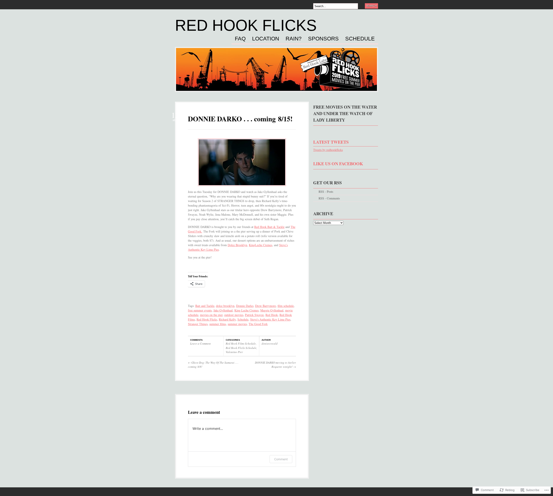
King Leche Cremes (246, 310)
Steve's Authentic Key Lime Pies (270, 319)
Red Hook (271, 315)
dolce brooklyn (225, 306)
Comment (281, 459)
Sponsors (323, 39)
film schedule (286, 306)
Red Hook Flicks (246, 25)
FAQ (240, 39)
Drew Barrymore (265, 306)
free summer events (200, 310)
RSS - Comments (329, 198)
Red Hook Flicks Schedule (241, 348)
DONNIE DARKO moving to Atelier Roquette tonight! (275, 365)
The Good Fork (258, 324)
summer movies (237, 324)
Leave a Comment (200, 343)
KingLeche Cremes (260, 245)
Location (265, 39)
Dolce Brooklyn (237, 245)
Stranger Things (198, 324)
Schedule (360, 39)
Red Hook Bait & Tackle (269, 227)
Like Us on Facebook (338, 164)
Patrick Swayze (254, 315)
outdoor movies (233, 315)
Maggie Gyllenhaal (271, 310)
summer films (217, 324)
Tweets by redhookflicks (328, 150)
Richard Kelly (227, 319)
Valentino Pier (234, 352)
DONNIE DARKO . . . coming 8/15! (240, 119)
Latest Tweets (331, 142)
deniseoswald (270, 343)
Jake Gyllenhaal (223, 310)
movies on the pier (211, 315)
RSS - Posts (326, 191)
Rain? (294, 39)
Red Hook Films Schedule (241, 343)
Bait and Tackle (204, 306)
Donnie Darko (244, 306)
